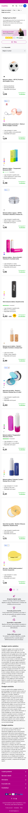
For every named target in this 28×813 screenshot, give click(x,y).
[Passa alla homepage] (5, 6)
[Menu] (13, 5)
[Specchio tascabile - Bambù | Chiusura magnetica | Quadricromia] (14, 510)
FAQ (21, 807)
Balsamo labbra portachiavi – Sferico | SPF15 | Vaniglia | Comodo (14, 124)
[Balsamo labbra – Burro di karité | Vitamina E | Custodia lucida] (14, 244)
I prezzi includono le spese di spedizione (12, 802)
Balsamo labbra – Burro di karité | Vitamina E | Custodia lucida (12, 258)
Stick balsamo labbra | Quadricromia (13, 301)
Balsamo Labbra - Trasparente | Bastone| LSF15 (12, 169)
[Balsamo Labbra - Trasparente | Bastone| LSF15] (14, 155)
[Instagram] (14, 799)
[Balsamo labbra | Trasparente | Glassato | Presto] (14, 422)
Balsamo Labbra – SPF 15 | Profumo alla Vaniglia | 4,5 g (13, 80)
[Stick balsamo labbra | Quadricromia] (14, 288)
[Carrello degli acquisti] (24, 5)
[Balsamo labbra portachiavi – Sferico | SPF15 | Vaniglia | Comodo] (14, 111)
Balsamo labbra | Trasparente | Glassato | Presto (11, 435)
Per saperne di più (6, 24)
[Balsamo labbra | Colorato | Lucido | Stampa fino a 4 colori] (14, 466)
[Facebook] (12, 799)
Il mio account (9, 807)
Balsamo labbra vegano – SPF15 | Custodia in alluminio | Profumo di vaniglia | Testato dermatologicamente (14, 213)
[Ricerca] (16, 5)
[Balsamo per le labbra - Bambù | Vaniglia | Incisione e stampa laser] (14, 333)
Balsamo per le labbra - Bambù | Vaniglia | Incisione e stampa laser (12, 346)
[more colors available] (4, 165)
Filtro (15, 42)
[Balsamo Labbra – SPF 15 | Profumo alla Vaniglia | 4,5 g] (14, 66)
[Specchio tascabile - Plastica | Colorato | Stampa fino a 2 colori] (14, 377)
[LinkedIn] (16, 799)
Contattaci (16, 807)
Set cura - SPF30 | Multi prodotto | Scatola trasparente (12, 569)
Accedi (20, 5)
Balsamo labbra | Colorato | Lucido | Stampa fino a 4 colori (13, 480)
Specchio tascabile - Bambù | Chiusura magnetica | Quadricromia (14, 524)
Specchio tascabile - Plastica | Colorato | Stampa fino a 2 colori (12, 391)
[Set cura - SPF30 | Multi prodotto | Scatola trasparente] (14, 555)
